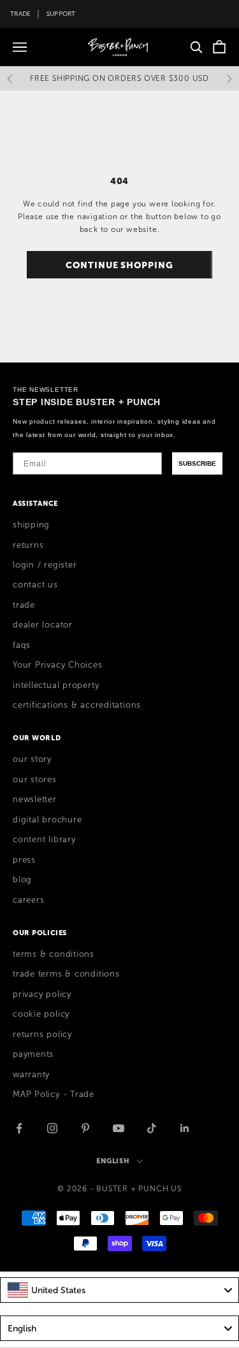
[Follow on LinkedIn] (184, 1128)
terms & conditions (53, 954)
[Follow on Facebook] (19, 1128)
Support (61, 13)
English (113, 1161)
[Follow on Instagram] (52, 1128)
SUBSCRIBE (197, 463)
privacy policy (42, 994)
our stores (35, 779)
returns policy (42, 1034)
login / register (44, 565)
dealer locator (43, 624)
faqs (22, 645)
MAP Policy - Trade (53, 1094)
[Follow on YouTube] (118, 1128)
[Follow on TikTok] (151, 1128)
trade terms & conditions (66, 974)
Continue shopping (119, 265)
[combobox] (119, 1290)
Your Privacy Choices (58, 665)
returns (28, 545)
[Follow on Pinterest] (85, 1128)
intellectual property (56, 685)
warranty (31, 1074)
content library (44, 839)
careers (28, 900)
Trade (20, 13)
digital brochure (47, 819)
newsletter (35, 799)
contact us (35, 584)
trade (24, 605)
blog (22, 879)
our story (32, 759)
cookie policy (41, 1014)
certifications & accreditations (77, 705)
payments (33, 1054)
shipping (31, 524)
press (24, 860)
